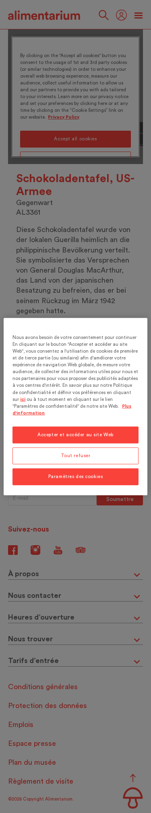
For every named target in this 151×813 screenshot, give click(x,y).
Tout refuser (76, 455)
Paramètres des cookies (75, 476)
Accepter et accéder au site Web (75, 434)
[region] (75, 406)
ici (22, 399)
